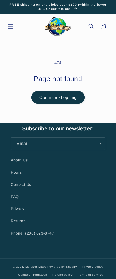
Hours (16, 172)
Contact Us (21, 184)
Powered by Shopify (62, 266)
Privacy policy (92, 266)
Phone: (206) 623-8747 (32, 233)
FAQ (15, 196)
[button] (11, 26)
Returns (18, 221)
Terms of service (90, 274)
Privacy (17, 209)
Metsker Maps (35, 266)
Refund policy (62, 274)
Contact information (32, 274)
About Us (19, 160)
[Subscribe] (99, 143)
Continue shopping (58, 97)
